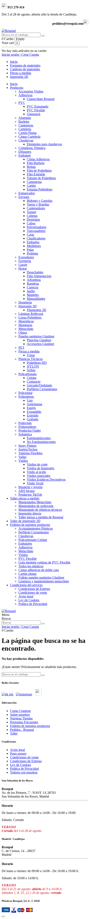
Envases (23, 197)
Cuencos (32, 287)
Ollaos (22, 332)
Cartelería (24, 129)
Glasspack (33, 114)
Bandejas (33, 283)
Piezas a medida (29, 351)
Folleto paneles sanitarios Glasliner (41, 577)
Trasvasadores (36, 231)
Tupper (31, 212)
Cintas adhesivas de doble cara (38, 570)
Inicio (14, 84)
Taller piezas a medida (24, 498)
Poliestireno (26, 396)
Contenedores (36, 208)
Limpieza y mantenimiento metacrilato (43, 581)
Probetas (32, 253)
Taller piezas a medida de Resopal (40, 517)
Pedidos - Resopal (22, 729)
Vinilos (23, 460)
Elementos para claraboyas (44, 144)
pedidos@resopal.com (67, 23)
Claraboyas (25, 140)
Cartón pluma (27, 573)
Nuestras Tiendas (21, 718)
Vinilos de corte (37, 464)
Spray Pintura (27, 445)
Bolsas (31, 167)
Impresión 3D (27, 306)
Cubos (31, 223)
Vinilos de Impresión (40, 468)
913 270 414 (15, 7)
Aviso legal (25, 596)
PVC (21, 102)
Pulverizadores (36, 227)
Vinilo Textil (35, 483)
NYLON (33, 366)
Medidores (34, 246)
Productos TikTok (30, 494)
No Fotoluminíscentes (41, 442)
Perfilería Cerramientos (33, 532)
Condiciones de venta (32, 592)
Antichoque (34, 404)
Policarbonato (27, 374)
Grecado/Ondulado (39, 385)
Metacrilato (25, 329)
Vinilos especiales (38, 476)
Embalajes (25, 543)
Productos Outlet (29, 430)
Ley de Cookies (28, 600)
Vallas (22, 457)
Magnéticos (26, 321)
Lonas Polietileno (29, 317)
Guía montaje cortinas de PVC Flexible (44, 562)
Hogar (22, 268)
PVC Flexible (36, 110)
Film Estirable (36, 174)
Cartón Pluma (27, 133)
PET (21, 347)
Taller (14, 733)
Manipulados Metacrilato (34, 502)
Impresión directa (29, 513)
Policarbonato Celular (32, 540)
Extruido (32, 415)
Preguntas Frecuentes (24, 722)
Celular (31, 378)
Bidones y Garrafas (39, 200)
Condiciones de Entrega (34, 589)
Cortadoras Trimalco (31, 148)
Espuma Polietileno (39, 189)
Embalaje (24, 155)
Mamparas (25, 325)
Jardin (31, 291)
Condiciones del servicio (26, 585)
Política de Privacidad (32, 604)
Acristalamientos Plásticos (35, 528)
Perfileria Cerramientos (42, 389)
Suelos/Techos (27, 449)
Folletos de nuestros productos (30, 524)
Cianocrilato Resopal (40, 99)
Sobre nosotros (20, 714)
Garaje (22, 264)
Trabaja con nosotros (23, 772)
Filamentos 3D (36, 310)
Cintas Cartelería (29, 136)
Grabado (32, 419)
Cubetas (32, 216)
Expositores (26, 257)
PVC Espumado (37, 106)
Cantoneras (25, 125)
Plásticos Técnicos (30, 359)
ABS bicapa (26, 491)
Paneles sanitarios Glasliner (36, 336)
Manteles (33, 295)
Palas (30, 249)
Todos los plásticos (30, 566)
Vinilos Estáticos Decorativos (46, 479)
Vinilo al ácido (36, 472)
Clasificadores (36, 238)
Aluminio (24, 118)
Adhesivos (25, 95)
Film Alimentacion (39, 276)
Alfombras (34, 280)
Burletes (23, 121)
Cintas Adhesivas (38, 159)
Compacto (33, 381)
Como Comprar (20, 711)
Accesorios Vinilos (30, 91)
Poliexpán (25, 423)
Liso (30, 400)
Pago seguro (18, 753)
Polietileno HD (37, 362)
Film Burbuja (35, 163)
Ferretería (24, 261)
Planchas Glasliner (39, 340)
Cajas (30, 234)
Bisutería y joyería (30, 487)
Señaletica (25, 434)
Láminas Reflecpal (30, 313)
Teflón (31, 370)
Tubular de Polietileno (41, 178)
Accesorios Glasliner (40, 344)
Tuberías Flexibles (30, 453)
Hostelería (25, 302)
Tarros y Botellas (38, 204)
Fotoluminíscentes (39, 438)
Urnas (31, 355)
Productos (16, 87)
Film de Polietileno (39, 170)
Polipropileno (27, 427)
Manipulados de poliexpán (35, 506)
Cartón (31, 185)
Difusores (24, 151)
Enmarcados (26, 193)
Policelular (25, 393)
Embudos (33, 242)
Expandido (34, 411)
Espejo (31, 408)
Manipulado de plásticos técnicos (40, 509)
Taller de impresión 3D (25, 521)
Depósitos (33, 219)
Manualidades (36, 298)
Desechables (35, 272)
